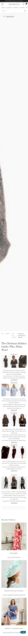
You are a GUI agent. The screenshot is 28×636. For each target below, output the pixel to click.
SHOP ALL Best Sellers (14, 557)
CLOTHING (22, 7)
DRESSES (15, 7)
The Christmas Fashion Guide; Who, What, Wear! (21, 335)
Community (7, 333)
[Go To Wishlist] (23, 4)
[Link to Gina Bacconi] (14, 4)
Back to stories (10, 16)
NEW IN (3, 7)
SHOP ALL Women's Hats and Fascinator (14, 595)
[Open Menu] (2, 4)
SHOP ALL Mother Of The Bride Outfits (14, 632)
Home (2, 333)
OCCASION (9, 7)
